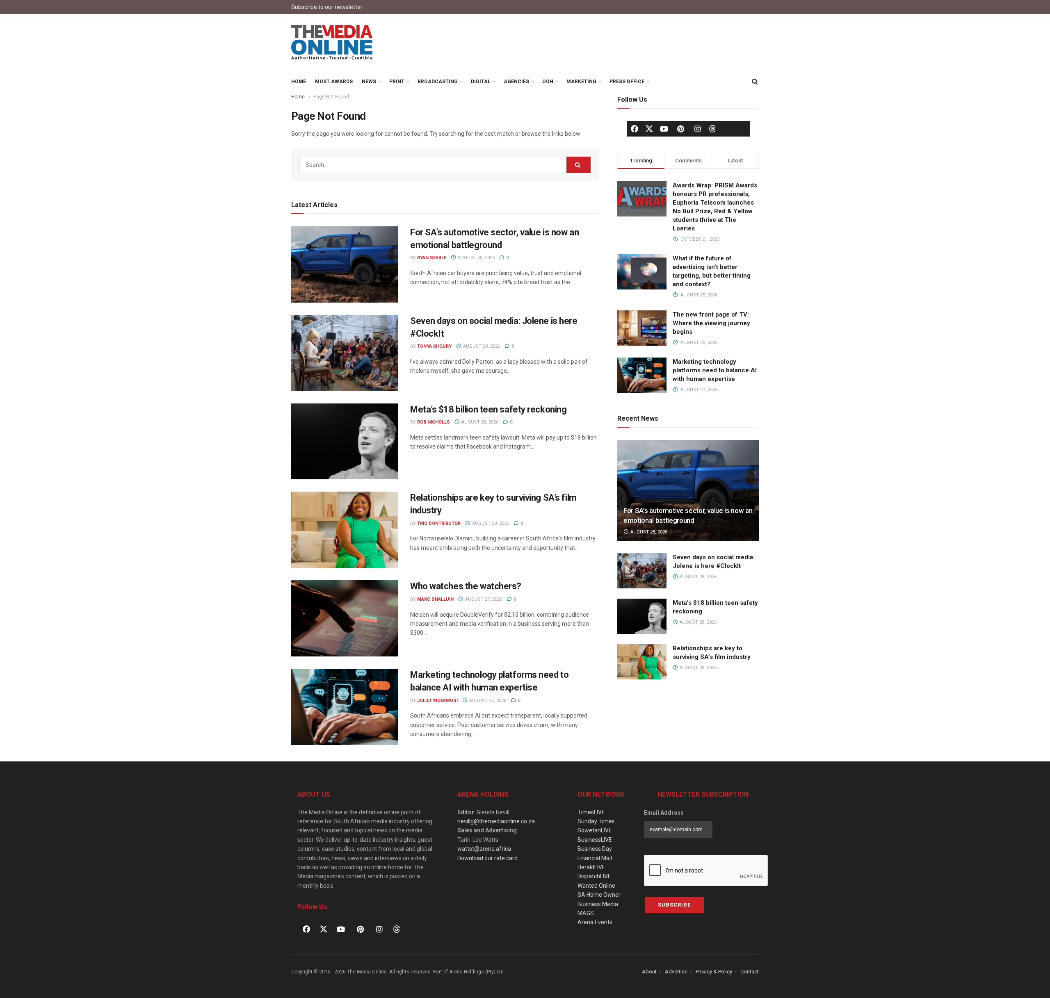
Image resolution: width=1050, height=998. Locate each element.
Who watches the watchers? (465, 586)
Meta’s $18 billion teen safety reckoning (488, 409)
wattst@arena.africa (484, 848)
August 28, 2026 (476, 257)
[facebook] (634, 128)
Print (396, 81)
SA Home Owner (599, 894)
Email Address (664, 812)
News (369, 81)
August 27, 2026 (483, 599)
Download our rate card (487, 858)
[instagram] (697, 128)
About (649, 971)
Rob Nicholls (433, 422)
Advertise (676, 971)
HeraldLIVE (591, 867)
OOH (547, 81)
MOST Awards (334, 81)
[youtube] (664, 128)
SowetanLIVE (595, 830)
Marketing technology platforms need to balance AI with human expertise (715, 370)
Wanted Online (596, 885)
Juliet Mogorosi (437, 700)
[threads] (712, 128)
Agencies (516, 81)
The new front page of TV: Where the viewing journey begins (711, 323)
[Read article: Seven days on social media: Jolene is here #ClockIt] (344, 353)
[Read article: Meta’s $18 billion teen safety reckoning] (344, 441)
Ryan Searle (431, 257)
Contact (749, 971)
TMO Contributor (439, 523)
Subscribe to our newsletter (327, 7)
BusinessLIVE (595, 839)
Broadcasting (438, 81)
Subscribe (674, 905)
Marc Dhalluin (435, 599)
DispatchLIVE (594, 876)
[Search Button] (755, 81)
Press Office (626, 81)
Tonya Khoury (434, 346)
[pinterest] (681, 128)
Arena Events (595, 922)
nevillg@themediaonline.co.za (496, 821)
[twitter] (649, 128)
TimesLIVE (591, 812)
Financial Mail (595, 858)
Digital (481, 81)
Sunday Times (596, 821)
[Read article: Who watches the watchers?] (344, 618)
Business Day (595, 848)
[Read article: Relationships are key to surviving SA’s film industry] (344, 530)
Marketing (581, 81)
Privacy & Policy (714, 971)
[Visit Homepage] (332, 42)
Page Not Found (331, 97)
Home (298, 81)
